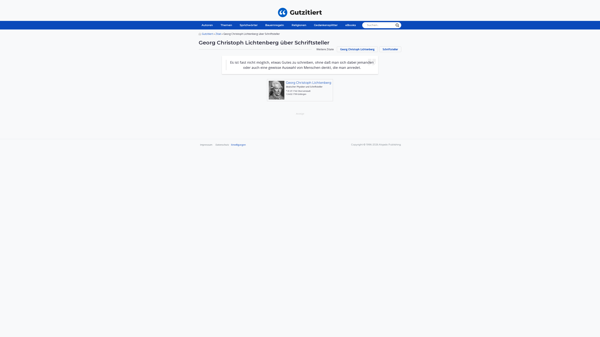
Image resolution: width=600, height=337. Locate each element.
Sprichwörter (249, 25)
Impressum (206, 144)
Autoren (207, 25)
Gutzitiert (207, 34)
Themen (226, 25)
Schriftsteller (390, 49)
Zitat (218, 34)
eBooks (350, 25)
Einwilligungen (238, 144)
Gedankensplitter (326, 25)
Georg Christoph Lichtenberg (357, 49)
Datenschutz (222, 144)
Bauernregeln (274, 25)
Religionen (299, 25)
